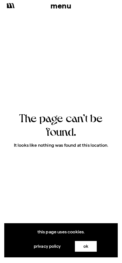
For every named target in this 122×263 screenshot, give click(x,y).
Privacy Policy (47, 246)
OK (85, 246)
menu (61, 5)
